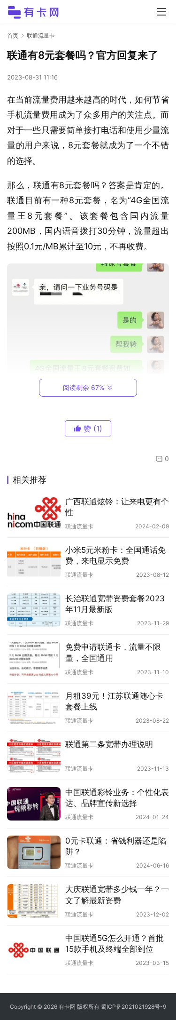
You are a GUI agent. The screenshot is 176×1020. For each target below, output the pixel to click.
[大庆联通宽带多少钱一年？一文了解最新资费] (34, 900)
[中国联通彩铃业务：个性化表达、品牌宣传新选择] (34, 804)
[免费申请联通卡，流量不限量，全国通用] (34, 658)
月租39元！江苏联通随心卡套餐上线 (114, 701)
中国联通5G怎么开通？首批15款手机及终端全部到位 (114, 943)
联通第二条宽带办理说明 (109, 744)
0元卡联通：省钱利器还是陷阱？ (115, 846)
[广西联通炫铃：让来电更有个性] (34, 513)
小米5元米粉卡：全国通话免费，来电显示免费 (115, 555)
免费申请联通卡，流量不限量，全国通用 (113, 652)
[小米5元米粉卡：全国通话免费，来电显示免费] (34, 561)
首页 (12, 35)
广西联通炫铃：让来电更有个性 (117, 507)
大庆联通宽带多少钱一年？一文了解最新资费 (117, 895)
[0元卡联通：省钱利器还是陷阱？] (34, 852)
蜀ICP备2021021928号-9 (133, 1006)
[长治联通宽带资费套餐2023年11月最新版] (34, 610)
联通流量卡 (79, 526)
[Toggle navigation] (161, 11)
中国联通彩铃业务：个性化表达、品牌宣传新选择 (117, 798)
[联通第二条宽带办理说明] (34, 756)
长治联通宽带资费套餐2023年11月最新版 (115, 604)
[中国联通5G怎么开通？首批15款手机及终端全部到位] (34, 949)
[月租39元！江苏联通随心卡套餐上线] (34, 707)
